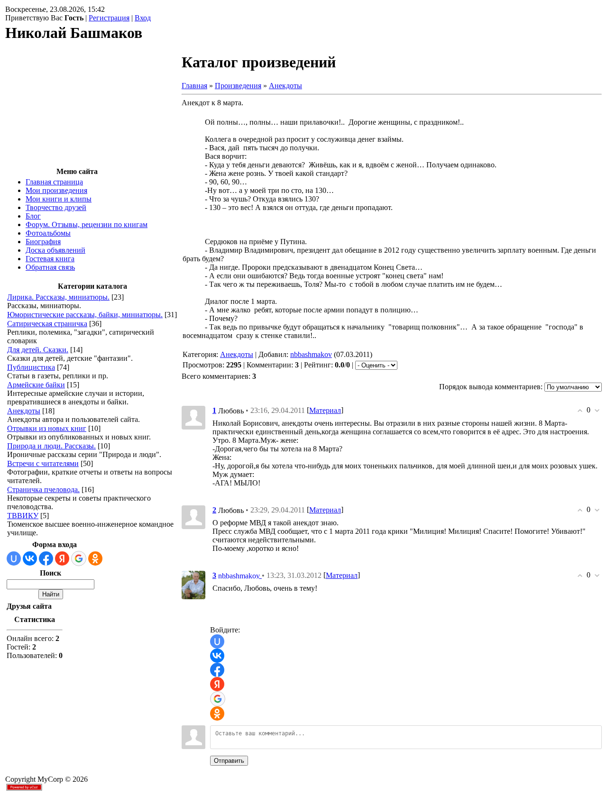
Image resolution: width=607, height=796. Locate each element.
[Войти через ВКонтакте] (30, 558)
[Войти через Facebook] (46, 558)
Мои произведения (56, 190)
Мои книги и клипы (59, 199)
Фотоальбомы (48, 233)
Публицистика (31, 367)
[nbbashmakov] (193, 584)
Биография (43, 242)
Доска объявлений (55, 250)
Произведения (238, 86)
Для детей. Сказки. (37, 350)
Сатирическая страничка (47, 324)
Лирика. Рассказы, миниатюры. (58, 297)
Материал (325, 410)
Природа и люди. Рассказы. (51, 446)
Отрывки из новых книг (46, 428)
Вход (143, 18)
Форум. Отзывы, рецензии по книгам (86, 224)
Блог (33, 216)
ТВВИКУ (22, 516)
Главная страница (54, 182)
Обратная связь (50, 267)
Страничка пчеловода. (43, 489)
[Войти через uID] (14, 558)
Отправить (229, 760)
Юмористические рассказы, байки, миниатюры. (85, 315)
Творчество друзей (56, 207)
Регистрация (109, 18)
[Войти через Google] (78, 558)
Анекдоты (23, 411)
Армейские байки (36, 385)
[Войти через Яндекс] (62, 558)
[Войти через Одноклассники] (95, 558)
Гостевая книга (50, 259)
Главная (194, 86)
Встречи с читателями (43, 463)
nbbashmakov (311, 354)
